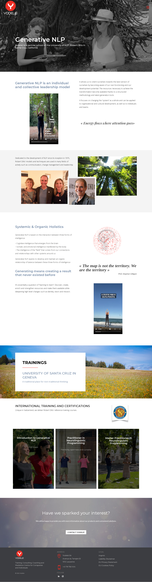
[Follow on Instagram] (62, 576)
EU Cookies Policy (106, 565)
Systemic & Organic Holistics (39, 227)
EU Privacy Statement (108, 562)
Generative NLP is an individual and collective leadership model (42, 85)
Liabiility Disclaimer (107, 559)
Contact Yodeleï (76, 532)
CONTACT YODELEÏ (33, 462)
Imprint (102, 556)
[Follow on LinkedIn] (58, 576)
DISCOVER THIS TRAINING (76, 470)
